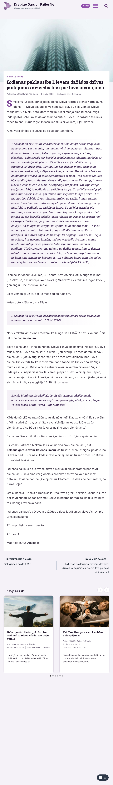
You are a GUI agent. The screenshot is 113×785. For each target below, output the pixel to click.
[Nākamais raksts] (106, 590)
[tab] (50, 676)
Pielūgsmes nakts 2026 (18, 562)
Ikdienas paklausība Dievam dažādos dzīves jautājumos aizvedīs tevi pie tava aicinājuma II (85, 566)
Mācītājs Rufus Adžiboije (25, 94)
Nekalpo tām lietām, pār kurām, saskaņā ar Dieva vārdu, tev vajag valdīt (28, 635)
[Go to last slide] (100, 590)
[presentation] (28, 611)
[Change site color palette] (103, 777)
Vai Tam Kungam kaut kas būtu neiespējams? (83, 634)
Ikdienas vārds (15, 77)
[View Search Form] (106, 6)
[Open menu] (96, 6)
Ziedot (86, 6)
